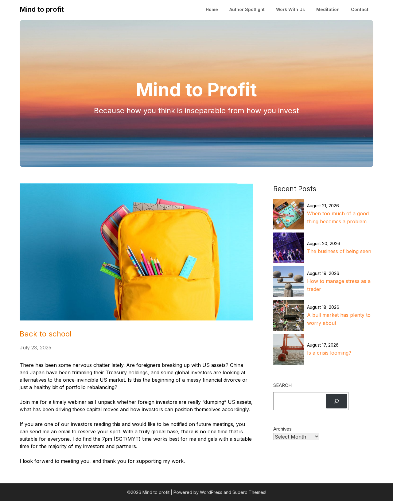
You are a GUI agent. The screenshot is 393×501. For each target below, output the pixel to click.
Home (212, 9)
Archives (282, 429)
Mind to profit (42, 9)
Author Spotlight (247, 9)
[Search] (336, 401)
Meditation (328, 9)
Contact (359, 9)
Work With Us (290, 9)
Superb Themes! (249, 492)
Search (282, 385)
